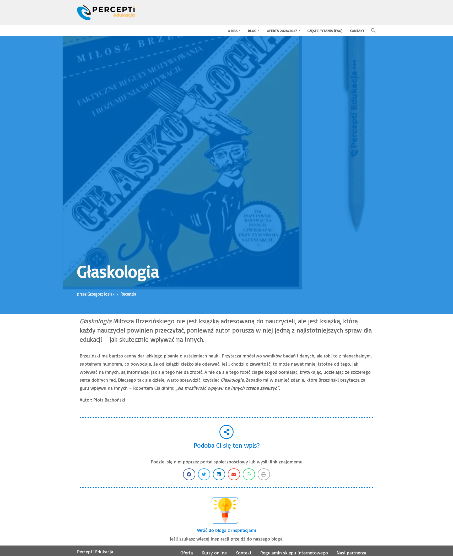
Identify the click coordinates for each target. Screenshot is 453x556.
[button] (240, 30)
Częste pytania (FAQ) (325, 30)
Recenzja (128, 294)
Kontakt (357, 30)
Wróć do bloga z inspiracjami (226, 530)
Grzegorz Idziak (101, 294)
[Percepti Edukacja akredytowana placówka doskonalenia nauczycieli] (106, 12)
